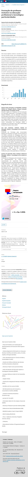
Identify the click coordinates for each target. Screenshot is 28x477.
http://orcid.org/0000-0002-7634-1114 (8, 26)
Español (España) (6, 300)
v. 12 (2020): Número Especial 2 (17, 4)
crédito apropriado (15, 275)
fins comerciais (19, 278)
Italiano (4, 305)
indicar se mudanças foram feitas (15, 276)
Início (2, 4)
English (4, 298)
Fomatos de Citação (6, 249)
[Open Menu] (1, 1)
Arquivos (7, 4)
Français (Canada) (6, 303)
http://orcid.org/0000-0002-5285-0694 (8, 33)
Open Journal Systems (7, 336)
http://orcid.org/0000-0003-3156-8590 (8, 39)
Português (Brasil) (6, 307)
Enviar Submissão (7, 290)
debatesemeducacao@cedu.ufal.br (14, 456)
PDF (4, 224)
